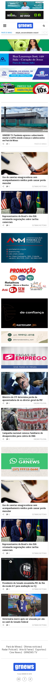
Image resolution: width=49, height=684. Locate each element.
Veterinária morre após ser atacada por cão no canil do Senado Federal (23, 620)
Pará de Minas (40, 144)
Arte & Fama (25, 649)
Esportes (40, 649)
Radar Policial (40, 403)
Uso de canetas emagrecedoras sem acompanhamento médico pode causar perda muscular (24, 180)
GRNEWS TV (30, 652)
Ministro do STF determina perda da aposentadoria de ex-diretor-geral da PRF (22, 398)
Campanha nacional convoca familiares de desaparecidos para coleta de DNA (22, 434)
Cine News (15, 652)
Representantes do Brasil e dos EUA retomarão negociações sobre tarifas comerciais (20, 219)
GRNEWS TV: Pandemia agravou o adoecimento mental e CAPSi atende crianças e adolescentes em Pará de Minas (23, 138)
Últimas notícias (39, 186)
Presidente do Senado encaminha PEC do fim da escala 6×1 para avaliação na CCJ (23, 584)
